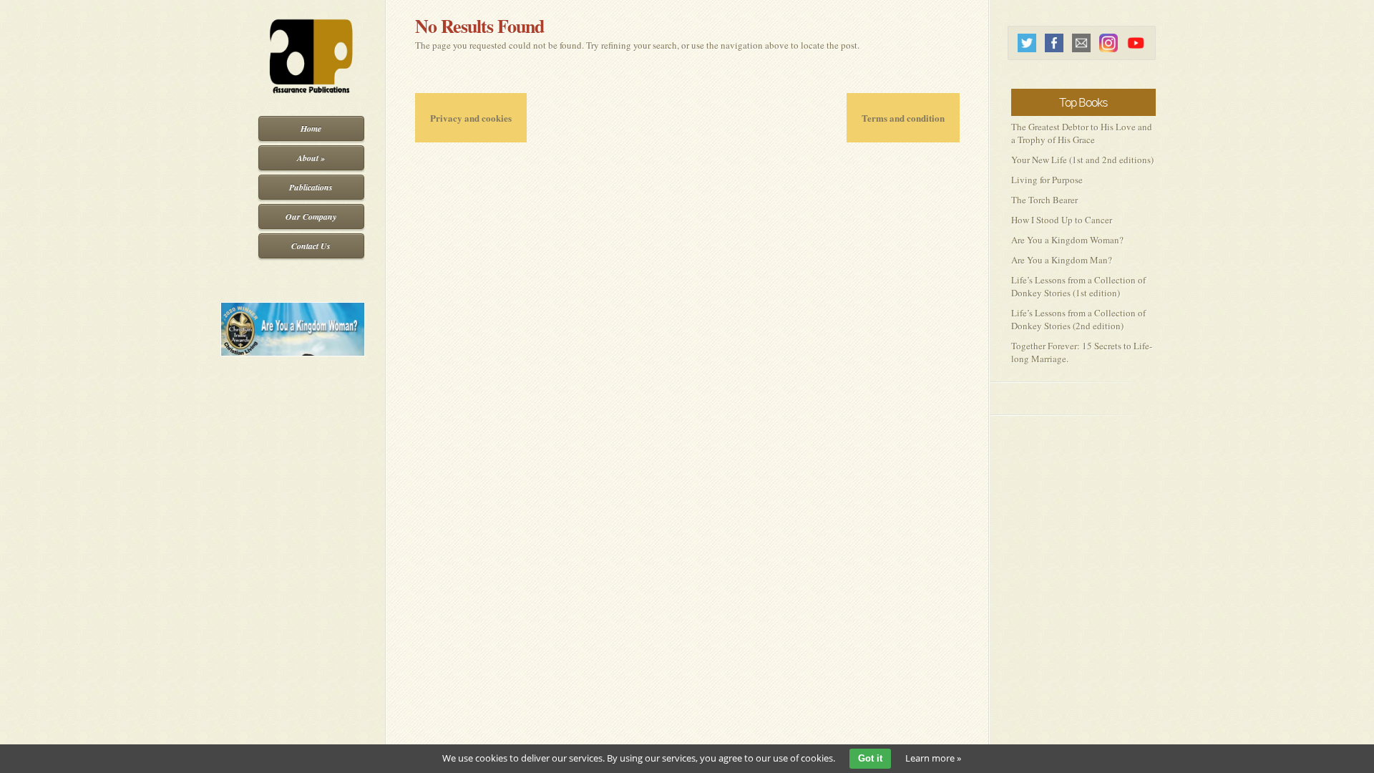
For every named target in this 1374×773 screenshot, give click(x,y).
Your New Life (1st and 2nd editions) (1082, 159)
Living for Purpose (1047, 179)
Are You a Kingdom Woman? (1067, 239)
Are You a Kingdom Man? (1061, 259)
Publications (311, 187)
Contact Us (311, 246)
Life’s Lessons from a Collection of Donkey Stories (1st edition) (1078, 286)
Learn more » (933, 758)
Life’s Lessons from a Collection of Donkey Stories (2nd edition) (1078, 319)
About (311, 158)
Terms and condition (903, 118)
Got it (870, 758)
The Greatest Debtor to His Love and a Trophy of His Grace (1081, 133)
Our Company (311, 216)
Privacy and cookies (471, 118)
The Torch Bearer (1044, 199)
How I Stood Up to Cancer (1061, 219)
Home (311, 128)
